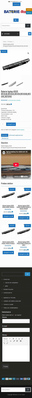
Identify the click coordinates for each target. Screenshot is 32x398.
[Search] (27, 274)
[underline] (19, 339)
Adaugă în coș (11, 124)
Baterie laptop (20, 129)
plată (6, 286)
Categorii (7, 34)
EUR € (28, 9)
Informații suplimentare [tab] (16, 135)
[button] (29, 33)
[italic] (16, 339)
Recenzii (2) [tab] (5, 138)
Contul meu (16, 4)
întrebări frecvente (8, 289)
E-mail (5, 326)
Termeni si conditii (8, 304)
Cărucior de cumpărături (11, 282)
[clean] (22, 339)
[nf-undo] (4, 343)
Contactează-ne (8, 292)
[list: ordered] (4, 341)
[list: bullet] (7, 341)
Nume (4, 317)
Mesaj (5, 335)
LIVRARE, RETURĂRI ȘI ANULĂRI (12, 301)
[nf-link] (14, 341)
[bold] (13, 339)
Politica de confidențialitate (11, 308)
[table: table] (20, 341)
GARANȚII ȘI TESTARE (9, 297)
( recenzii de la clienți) (14, 100)
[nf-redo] (7, 343)
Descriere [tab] (4, 135)
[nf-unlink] (17, 341)
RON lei (28, 12)
